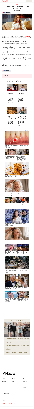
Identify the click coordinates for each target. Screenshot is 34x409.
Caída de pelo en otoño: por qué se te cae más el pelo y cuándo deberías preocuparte (16, 353)
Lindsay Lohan (27, 36)
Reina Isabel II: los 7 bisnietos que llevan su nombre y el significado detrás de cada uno (16, 342)
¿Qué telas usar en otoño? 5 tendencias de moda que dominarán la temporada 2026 (17, 349)
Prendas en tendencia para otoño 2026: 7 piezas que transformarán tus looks (17, 339)
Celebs (17, 4)
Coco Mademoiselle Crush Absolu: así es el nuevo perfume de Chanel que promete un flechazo (12, 120)
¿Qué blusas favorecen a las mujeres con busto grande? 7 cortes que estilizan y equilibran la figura (21, 97)
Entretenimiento (21, 115)
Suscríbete (29, 1)
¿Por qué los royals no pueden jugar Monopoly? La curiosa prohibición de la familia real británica (12, 97)
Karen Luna (14, 126)
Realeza (9, 92)
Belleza (9, 115)
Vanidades (19, 10)
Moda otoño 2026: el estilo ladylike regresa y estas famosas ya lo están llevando (17, 346)
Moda (19, 92)
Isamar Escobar (13, 102)
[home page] (5, 1)
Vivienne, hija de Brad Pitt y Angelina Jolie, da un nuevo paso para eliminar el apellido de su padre (22, 120)
